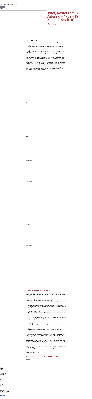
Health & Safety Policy (4, 392)
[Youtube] (4, 395)
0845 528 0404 (2, 8)
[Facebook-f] (1, 395)
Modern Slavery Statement (4, 391)
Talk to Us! (28, 359)
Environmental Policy (3, 390)
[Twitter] (3, 395)
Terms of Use (2, 387)
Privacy (1, 389)
